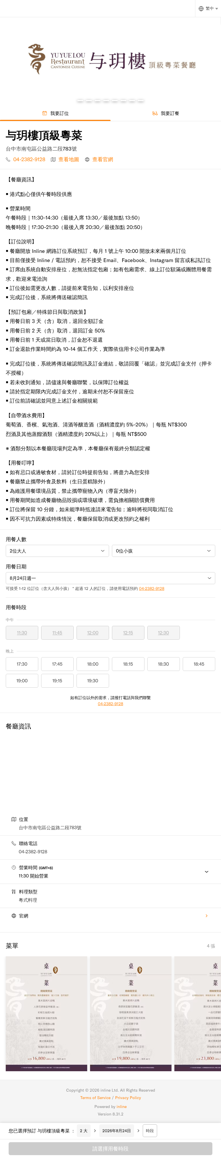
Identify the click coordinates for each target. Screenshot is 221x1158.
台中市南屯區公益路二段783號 (50, 827)
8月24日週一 (23, 578)
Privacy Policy (128, 1097)
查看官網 (102, 159)
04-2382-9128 (29, 159)
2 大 (83, 1130)
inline (122, 1106)
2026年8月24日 (116, 1130)
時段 (150, 1130)
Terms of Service (95, 1097)
